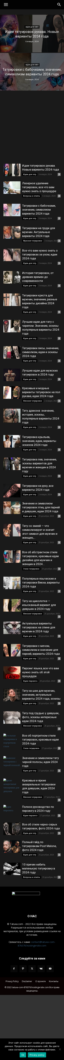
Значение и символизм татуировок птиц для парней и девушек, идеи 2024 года (41, 507)
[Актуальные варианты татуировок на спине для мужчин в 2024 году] (11, 628)
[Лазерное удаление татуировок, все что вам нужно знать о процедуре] (11, 187)
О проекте (40, 981)
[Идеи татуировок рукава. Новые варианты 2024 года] (32, 42)
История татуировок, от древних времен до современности (38, 277)
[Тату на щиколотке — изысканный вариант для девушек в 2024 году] (11, 605)
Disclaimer (27, 981)
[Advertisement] (32, 130)
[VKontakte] (41, 968)
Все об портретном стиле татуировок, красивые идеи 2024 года (40, 739)
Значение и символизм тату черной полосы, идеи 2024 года (40, 762)
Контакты (53, 981)
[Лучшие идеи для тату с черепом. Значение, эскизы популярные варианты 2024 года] (11, 326)
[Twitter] (32, 968)
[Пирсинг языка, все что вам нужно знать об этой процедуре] (11, 672)
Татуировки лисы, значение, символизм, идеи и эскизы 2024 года (40, 352)
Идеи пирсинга (30, 681)
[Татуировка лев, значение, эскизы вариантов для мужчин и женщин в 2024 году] (11, 463)
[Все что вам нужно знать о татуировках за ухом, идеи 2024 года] (11, 255)
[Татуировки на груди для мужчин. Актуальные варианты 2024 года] (11, 232)
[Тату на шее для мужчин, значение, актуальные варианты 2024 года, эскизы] (11, 695)
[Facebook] (14, 968)
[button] (5, 4)
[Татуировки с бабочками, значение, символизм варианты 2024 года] (32, 80)
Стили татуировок (31, 569)
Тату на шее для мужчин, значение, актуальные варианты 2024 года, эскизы (41, 694)
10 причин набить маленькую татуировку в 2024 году (38, 868)
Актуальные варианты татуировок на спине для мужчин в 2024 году (38, 627)
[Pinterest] (23, 968)
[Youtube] (50, 968)
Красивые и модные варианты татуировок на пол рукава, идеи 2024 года (41, 392)
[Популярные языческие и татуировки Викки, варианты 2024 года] (11, 583)
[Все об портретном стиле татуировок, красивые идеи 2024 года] (11, 741)
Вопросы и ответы (31, 196)
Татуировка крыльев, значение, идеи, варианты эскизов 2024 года (39, 441)
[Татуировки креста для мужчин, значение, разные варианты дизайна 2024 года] (11, 299)
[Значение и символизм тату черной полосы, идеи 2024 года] (11, 762)
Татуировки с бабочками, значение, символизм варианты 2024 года (39, 209)
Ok (22, 1054)
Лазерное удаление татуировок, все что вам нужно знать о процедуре (39, 187)
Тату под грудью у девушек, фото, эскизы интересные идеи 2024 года (40, 717)
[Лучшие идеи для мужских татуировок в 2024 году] (11, 375)
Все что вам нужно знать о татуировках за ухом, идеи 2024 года (40, 254)
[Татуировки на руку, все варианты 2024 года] (11, 490)
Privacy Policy (12, 981)
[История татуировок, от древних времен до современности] (11, 277)
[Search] (59, 4)
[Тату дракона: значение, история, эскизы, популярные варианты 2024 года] (11, 416)
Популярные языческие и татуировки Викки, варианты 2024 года (41, 582)
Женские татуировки (32, 401)
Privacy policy (37, 1054)
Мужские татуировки (32, 241)
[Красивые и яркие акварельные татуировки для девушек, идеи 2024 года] (11, 786)
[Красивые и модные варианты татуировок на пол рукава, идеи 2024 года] (11, 392)
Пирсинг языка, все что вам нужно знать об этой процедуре (40, 672)
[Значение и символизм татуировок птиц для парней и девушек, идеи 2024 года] (11, 507)
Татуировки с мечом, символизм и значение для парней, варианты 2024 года (41, 649)
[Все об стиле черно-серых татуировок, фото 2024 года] (11, 829)
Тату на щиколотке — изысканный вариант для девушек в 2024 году (39, 605)
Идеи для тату (32, 27)
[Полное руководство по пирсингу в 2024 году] (11, 811)
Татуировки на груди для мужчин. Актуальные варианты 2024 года (38, 232)
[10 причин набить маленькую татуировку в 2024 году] (11, 869)
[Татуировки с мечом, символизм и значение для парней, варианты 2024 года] (11, 650)
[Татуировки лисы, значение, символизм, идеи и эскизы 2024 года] (11, 352)
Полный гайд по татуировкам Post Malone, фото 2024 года (39, 846)
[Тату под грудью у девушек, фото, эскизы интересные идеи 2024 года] (11, 717)
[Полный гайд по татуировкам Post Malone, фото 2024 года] (11, 846)
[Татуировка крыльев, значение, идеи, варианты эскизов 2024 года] (11, 441)
